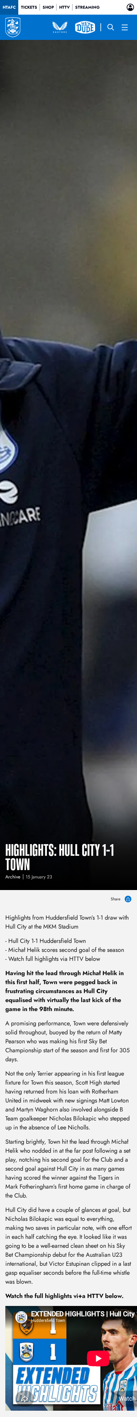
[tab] (9, 7)
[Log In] (130, 7)
